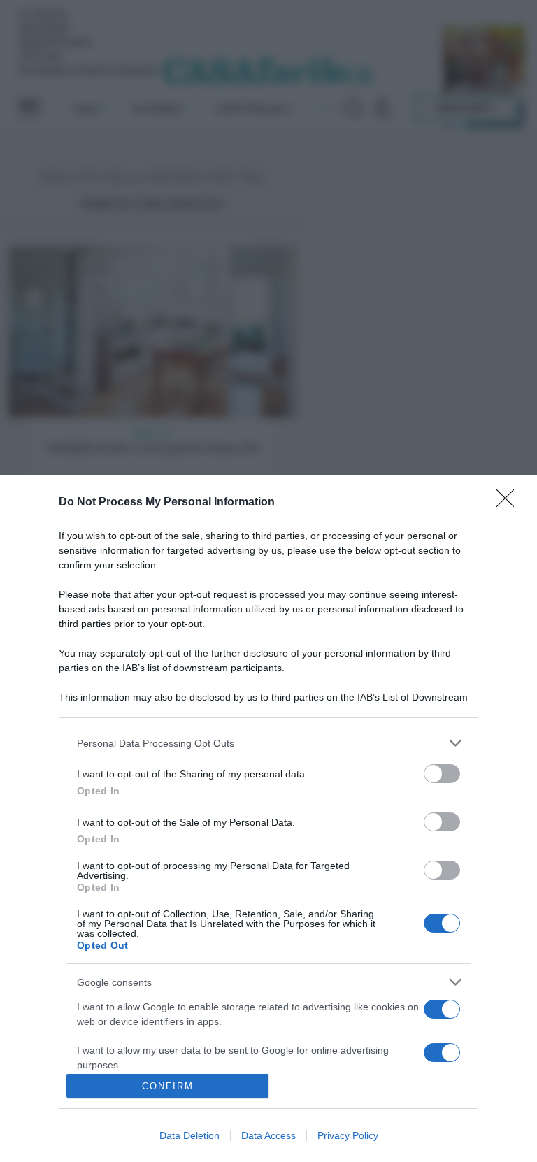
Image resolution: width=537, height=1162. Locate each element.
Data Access (268, 1135)
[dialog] (268, 818)
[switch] (442, 773)
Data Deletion (189, 1135)
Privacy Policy (347, 1135)
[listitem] (268, 743)
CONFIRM (168, 1086)
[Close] (509, 502)
